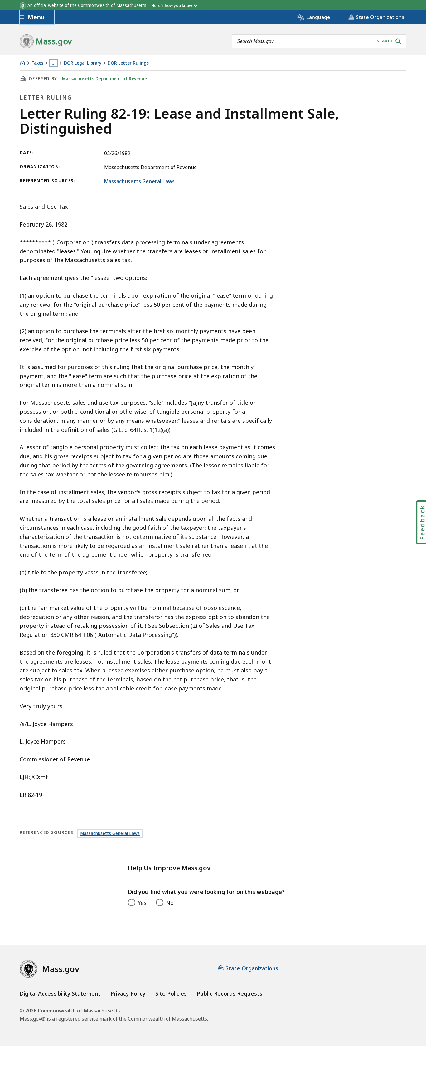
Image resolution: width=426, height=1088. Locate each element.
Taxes (37, 63)
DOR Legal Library (82, 63)
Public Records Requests (229, 993)
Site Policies (171, 993)
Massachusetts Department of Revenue (104, 78)
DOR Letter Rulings (128, 63)
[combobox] (319, 41)
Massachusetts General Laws (139, 181)
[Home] (22, 63)
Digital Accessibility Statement (60, 993)
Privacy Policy (127, 993)
